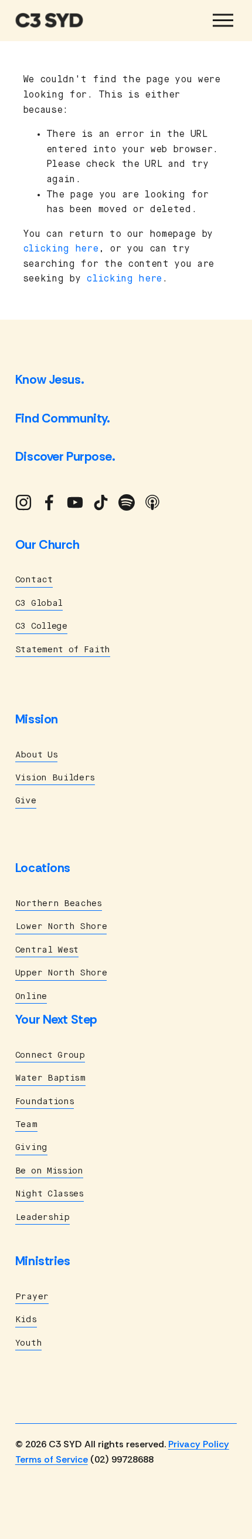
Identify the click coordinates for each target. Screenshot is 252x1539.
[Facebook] (49, 502)
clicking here (60, 249)
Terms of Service (51, 1459)
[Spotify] (126, 502)
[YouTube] (75, 502)
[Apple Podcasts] (152, 502)
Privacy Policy (198, 1444)
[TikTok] (101, 502)
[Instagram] (23, 502)
